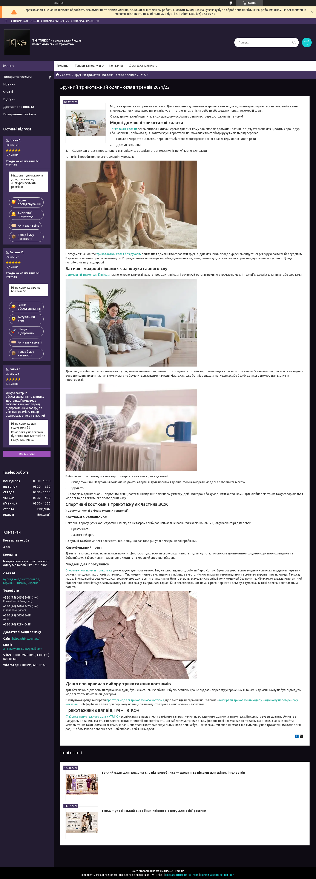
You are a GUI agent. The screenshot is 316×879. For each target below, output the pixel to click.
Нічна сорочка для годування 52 (24, 425)
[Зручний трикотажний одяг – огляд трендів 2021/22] (86, 123)
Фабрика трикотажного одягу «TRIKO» (93, 716)
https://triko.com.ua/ (25, 638)
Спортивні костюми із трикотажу (89, 570)
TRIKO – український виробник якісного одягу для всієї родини (153, 810)
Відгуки (9, 99)
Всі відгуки (27, 453)
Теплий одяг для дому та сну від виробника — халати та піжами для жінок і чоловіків (173, 772)
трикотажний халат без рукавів (118, 254)
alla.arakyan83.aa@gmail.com (22, 648)
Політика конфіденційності (217, 874)
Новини (9, 84)
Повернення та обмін (19, 114)
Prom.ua (179, 871)
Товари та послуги (88, 65)
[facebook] (297, 737)
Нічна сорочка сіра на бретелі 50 (25, 289)
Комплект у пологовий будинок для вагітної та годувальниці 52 (28, 435)
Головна (62, 65)
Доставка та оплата (143, 65)
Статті (66, 75)
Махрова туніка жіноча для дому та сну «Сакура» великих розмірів (27, 181)
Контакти (116, 65)
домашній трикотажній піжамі (89, 274)
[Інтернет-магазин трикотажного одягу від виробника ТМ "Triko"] (17, 42)
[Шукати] (294, 42)
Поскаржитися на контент (181, 874)
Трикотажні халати (123, 129)
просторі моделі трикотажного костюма (135, 700)
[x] (301, 737)
